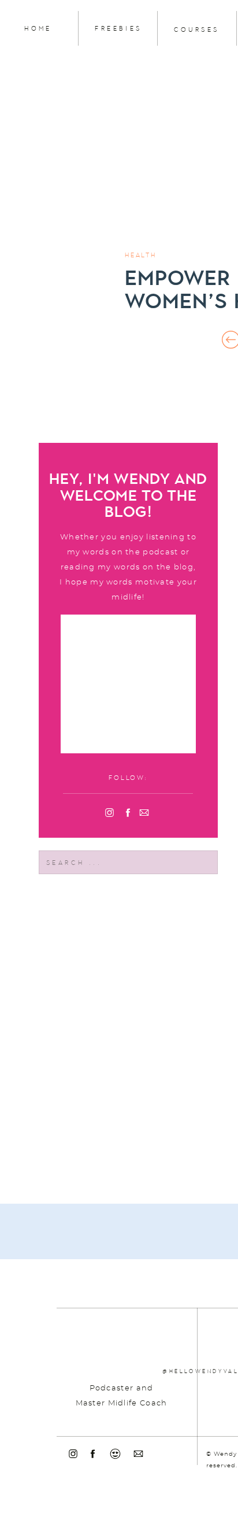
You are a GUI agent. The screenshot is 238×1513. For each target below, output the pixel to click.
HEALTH (141, 255)
